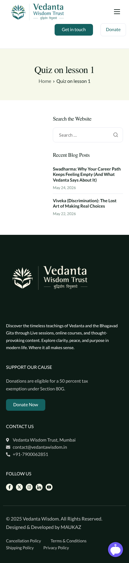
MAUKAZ (71, 527)
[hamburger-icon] (117, 11)
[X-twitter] (19, 487)
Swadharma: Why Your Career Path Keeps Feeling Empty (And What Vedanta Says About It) (87, 175)
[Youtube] (49, 487)
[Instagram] (29, 487)
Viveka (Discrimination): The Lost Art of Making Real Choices (84, 203)
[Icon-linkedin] (39, 487)
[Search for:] (88, 135)
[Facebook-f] (9, 487)
